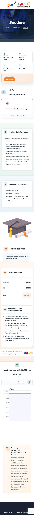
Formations (16, 27)
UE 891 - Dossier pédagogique (18, 116)
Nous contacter (10, 79)
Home (8, 27)
